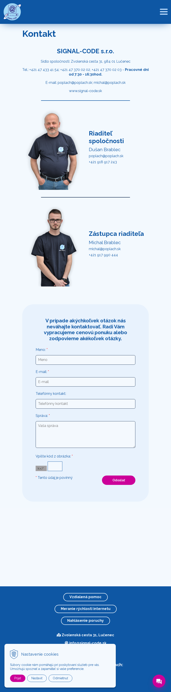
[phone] (158, 670)
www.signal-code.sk (85, 91)
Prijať (17, 678)
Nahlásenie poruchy (85, 620)
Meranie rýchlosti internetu (85, 609)
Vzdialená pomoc (85, 597)
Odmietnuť (60, 678)
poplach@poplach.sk (75, 82)
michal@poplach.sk (110, 82)
